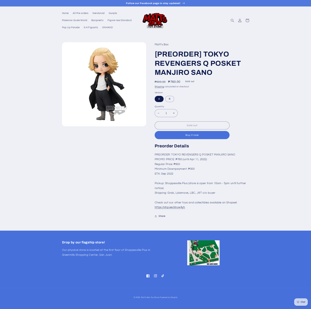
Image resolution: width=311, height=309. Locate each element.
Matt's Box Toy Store (150, 297)
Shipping (159, 87)
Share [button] (162, 216)
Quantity (159, 106)
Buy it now (192, 135)
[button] (232, 20)
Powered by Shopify (168, 297)
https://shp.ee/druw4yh (170, 207)
